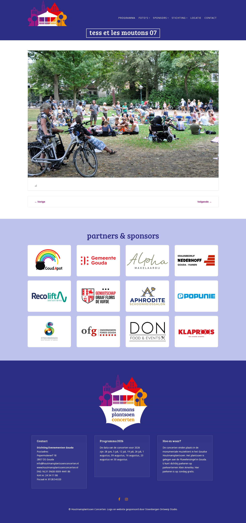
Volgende (204, 201)
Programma (126, 18)
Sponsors (160, 18)
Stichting (179, 18)
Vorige (39, 201)
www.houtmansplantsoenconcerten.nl (57, 467)
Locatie (195, 18)
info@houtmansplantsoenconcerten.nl (58, 463)
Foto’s (143, 18)
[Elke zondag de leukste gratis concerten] (47, 12)
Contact (210, 18)
